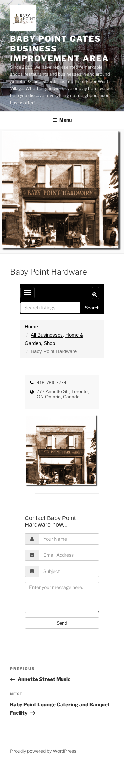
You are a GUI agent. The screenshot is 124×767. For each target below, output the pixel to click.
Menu (65, 120)
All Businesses (47, 335)
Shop (49, 343)
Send (62, 623)
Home (31, 326)
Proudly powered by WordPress (43, 751)
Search (92, 307)
